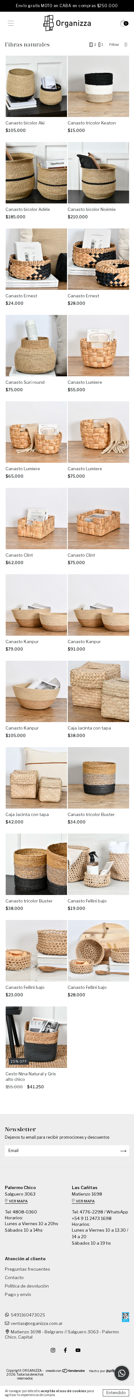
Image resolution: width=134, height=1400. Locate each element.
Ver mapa (18, 1201)
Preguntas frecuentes (27, 1269)
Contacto (14, 1277)
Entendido (116, 1392)
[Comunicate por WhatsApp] (121, 1373)
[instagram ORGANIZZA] (53, 1350)
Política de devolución (27, 1286)
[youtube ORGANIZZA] (78, 1350)
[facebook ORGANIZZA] (66, 1350)
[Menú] (10, 23)
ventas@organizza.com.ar (37, 1323)
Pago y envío (18, 1294)
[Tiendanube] (65, 1372)
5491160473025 (28, 1314)
